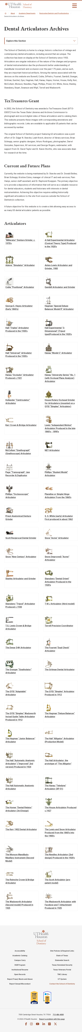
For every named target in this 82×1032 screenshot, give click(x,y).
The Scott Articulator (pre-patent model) (58, 881)
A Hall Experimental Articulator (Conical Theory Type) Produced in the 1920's (60, 243)
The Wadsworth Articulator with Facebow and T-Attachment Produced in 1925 (60, 904)
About (13, 13)
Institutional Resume (20, 970)
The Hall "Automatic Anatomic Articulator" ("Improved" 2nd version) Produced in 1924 (20, 763)
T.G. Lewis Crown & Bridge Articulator (18, 627)
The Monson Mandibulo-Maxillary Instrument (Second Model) (19, 857)
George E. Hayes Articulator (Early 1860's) (19, 307)
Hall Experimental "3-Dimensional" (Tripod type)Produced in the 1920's (58, 331)
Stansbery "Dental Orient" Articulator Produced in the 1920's (58, 581)
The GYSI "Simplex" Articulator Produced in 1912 (59, 693)
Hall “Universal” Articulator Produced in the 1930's (18, 354)
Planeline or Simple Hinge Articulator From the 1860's (58, 496)
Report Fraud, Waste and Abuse (20, 979)
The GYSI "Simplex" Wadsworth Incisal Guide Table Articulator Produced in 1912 (20, 716)
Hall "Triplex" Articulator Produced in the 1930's (17, 329)
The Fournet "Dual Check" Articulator (57, 649)
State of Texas (62, 956)
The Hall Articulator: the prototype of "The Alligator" (58, 762)
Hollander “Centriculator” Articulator (17, 401)
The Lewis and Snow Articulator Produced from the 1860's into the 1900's (60, 832)
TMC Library (62, 974)
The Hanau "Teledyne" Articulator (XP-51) (55, 787)
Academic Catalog (19, 956)
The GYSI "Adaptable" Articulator (15, 693)
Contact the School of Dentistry (62, 984)
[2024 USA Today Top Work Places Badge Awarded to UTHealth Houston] (48, 997)
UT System (62, 979)
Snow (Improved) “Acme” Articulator (57, 558)
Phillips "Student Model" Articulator (56, 474)
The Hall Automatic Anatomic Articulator (19, 787)
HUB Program (20, 965)
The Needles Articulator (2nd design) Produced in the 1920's (60, 856)
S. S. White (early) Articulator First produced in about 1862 (59, 517)
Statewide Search (62, 960)
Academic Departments (27, 13)
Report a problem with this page (52, 1019)
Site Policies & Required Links (62, 951)
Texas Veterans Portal (62, 970)
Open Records (20, 974)
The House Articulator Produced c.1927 (60, 809)
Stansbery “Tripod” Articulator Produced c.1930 (20, 605)
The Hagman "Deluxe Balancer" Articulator (60, 715)
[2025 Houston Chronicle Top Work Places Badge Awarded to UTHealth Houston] (37, 997)
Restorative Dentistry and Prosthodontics (54, 13)
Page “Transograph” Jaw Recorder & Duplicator (17, 474)
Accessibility (20, 951)
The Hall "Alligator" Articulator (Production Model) (59, 740)
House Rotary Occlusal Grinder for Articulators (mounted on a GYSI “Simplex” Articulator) (60, 403)
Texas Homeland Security (62, 965)
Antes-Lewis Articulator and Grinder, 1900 (58, 267)
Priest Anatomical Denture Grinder (18, 517)
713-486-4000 (58, 1015)
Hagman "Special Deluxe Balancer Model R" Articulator (59, 307)
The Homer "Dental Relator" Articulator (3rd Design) (18, 809)
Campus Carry (20, 960)
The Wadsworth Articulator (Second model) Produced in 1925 (19, 904)
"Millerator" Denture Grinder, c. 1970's (20, 241)
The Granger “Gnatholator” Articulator (18, 671)
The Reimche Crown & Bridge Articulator (19, 881)
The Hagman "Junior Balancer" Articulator (20, 740)
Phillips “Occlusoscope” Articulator (17, 496)
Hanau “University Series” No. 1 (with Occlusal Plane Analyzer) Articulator (60, 378)
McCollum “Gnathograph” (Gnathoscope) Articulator (18, 452)
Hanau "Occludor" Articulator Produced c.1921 (19, 376)
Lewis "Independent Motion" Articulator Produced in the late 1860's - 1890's (60, 428)
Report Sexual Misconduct (19, 984)
